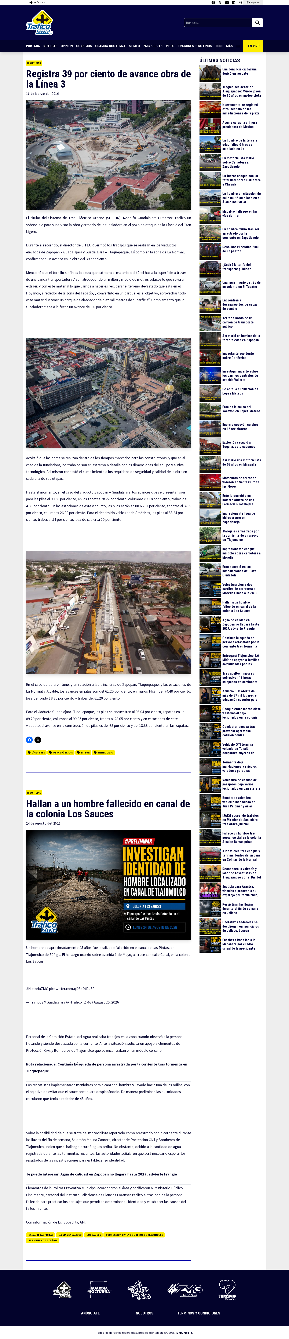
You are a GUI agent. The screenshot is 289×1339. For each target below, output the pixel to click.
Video (170, 46)
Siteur (85, 752)
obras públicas (63, 752)
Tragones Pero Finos (195, 46)
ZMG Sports (152, 46)
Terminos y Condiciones (198, 1313)
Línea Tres (38, 752)
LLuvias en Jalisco (70, 1234)
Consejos (84, 46)
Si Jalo (134, 46)
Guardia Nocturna (110, 46)
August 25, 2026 (106, 1002)
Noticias (50, 46)
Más (229, 46)
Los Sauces (94, 1234)
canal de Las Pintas (41, 1234)
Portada (33, 46)
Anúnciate (90, 1313)
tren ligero (105, 752)
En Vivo (254, 46)
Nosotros (144, 1313)
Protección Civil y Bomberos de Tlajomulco (134, 1234)
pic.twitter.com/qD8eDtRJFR (72, 988)
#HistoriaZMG (37, 988)
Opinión (67, 46)
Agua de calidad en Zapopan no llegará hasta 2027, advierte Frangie (119, 1174)
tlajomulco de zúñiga (43, 1240)
